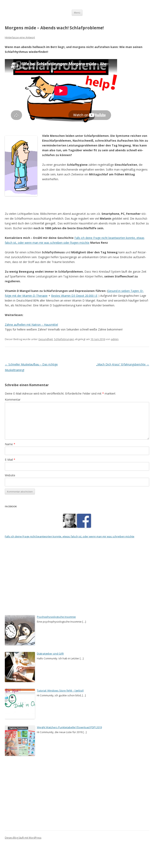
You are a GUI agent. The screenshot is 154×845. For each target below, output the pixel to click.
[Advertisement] (77, 208)
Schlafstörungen (64, 339)
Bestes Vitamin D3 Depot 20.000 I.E (74, 296)
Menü (77, 12)
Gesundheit (45, 339)
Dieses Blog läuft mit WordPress (23, 837)
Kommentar (12, 399)
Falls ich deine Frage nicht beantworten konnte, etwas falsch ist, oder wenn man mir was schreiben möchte (69, 536)
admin (115, 339)
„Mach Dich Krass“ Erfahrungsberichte (122, 364)
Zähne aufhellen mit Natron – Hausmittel (31, 324)
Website (10, 475)
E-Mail (10, 459)
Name (10, 444)
